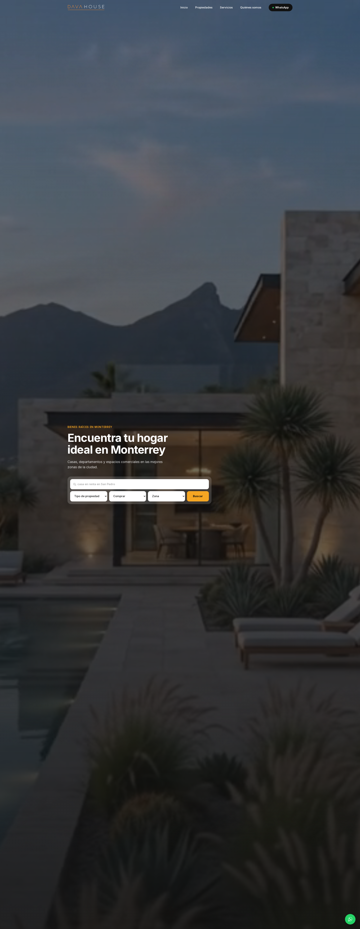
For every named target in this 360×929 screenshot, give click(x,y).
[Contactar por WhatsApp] (350, 919)
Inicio (184, 7)
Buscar (198, 496)
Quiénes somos (250, 7)
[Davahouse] (86, 8)
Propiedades (203, 7)
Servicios (226, 7)
